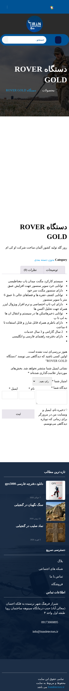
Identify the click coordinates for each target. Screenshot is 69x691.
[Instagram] (64, 7)
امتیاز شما (59, 381)
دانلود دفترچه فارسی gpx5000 (24, 483)
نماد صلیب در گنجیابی (29, 525)
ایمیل (13, 388)
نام (31, 388)
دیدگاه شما (59, 387)
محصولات (48, 90)
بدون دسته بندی (44, 259)
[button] (58, 40)
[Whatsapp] (60, 7)
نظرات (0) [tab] (30, 269)
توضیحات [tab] (52, 269)
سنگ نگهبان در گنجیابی (28, 504)
